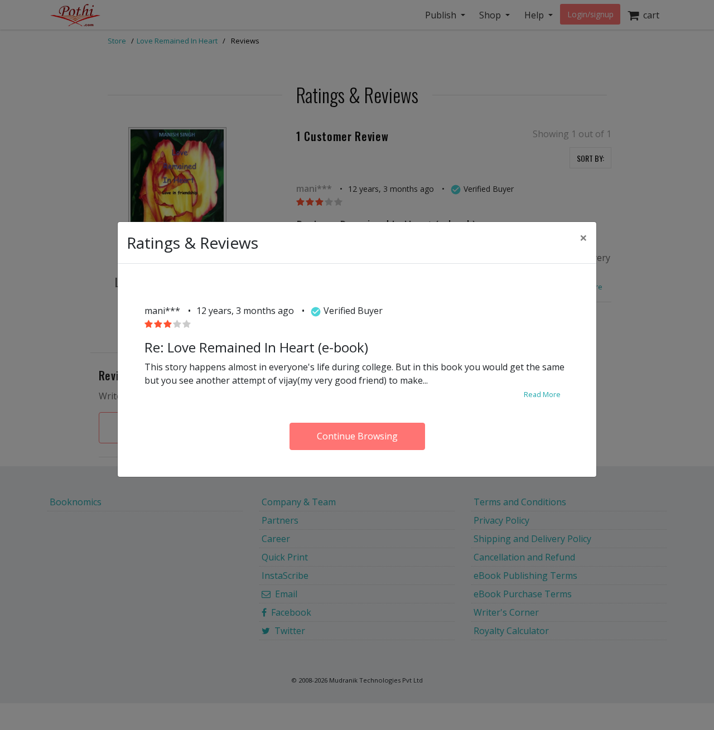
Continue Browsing (357, 436)
